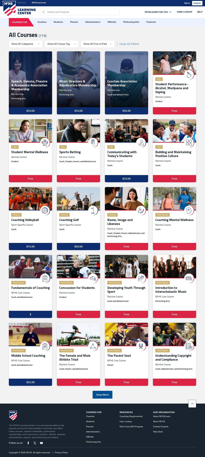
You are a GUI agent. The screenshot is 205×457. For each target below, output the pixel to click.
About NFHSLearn (161, 416)
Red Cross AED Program (131, 426)
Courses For (19, 22)
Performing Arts (131, 22)
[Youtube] (41, 443)
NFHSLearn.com (39, 3)
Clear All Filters (129, 43)
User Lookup (184, 12)
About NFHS (159, 421)
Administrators (92, 22)
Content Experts (160, 426)
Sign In (187, 3)
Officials (112, 22)
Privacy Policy (61, 452)
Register (197, 3)
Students (58, 22)
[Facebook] (28, 443)
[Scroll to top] (192, 404)
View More (102, 395)
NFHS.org (22, 3)
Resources (126, 412)
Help (200, 12)
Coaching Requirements (131, 416)
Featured (151, 22)
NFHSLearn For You (156, 12)
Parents (74, 22)
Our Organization (164, 412)
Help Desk (158, 431)
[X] (34, 443)
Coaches (42, 22)
